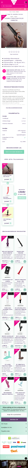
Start (11, 11)
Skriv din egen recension (14, 152)
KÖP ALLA (22, 197)
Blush (17, 11)
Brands (14, 11)
